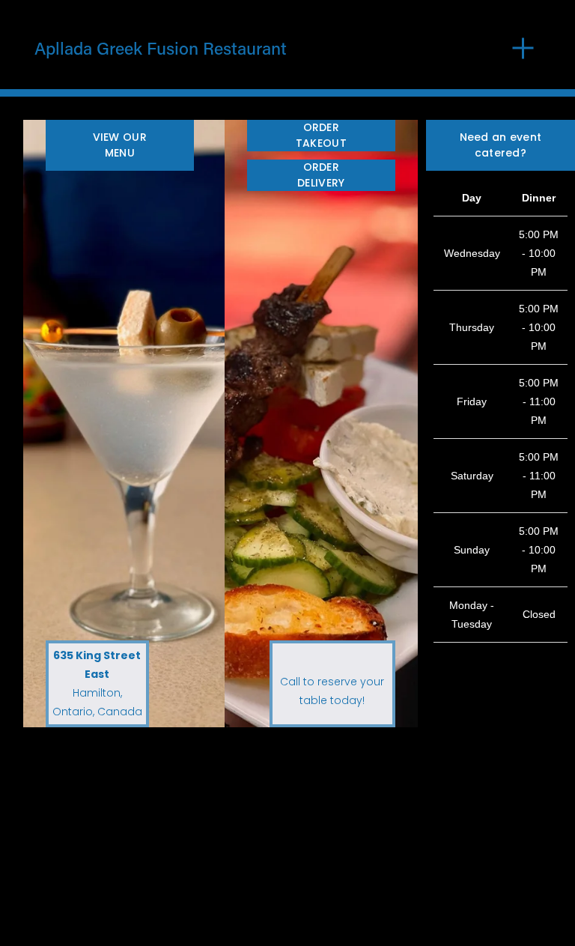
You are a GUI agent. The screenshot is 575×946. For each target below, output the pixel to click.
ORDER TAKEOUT (321, 135)
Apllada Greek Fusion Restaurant (160, 48)
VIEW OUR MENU (120, 145)
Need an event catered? (501, 145)
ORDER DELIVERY (320, 175)
